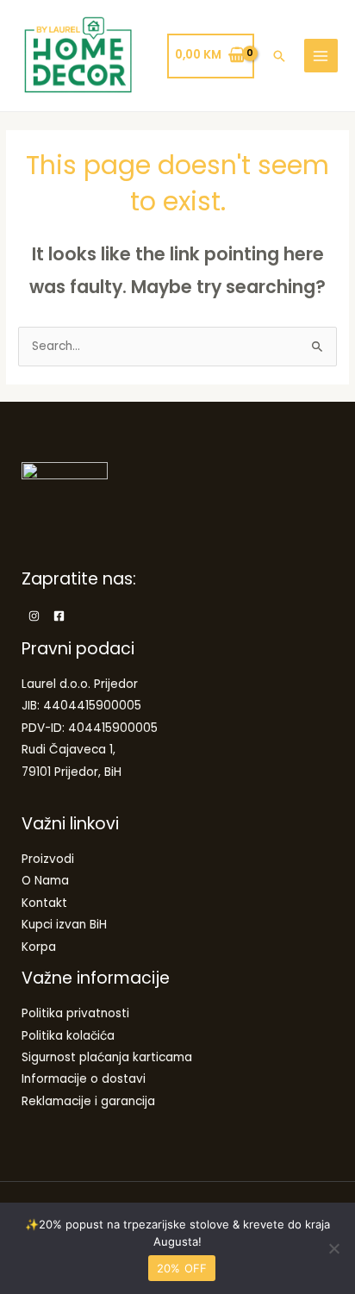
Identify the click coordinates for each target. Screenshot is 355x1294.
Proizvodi (48, 859)
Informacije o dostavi (84, 1079)
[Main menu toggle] (321, 55)
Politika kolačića (68, 1036)
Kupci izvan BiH (64, 924)
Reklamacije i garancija (88, 1101)
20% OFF (182, 1268)
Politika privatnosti (75, 1013)
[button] (279, 56)
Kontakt (44, 903)
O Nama (45, 880)
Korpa (39, 947)
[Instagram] (34, 615)
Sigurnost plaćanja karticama (107, 1057)
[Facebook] (59, 615)
